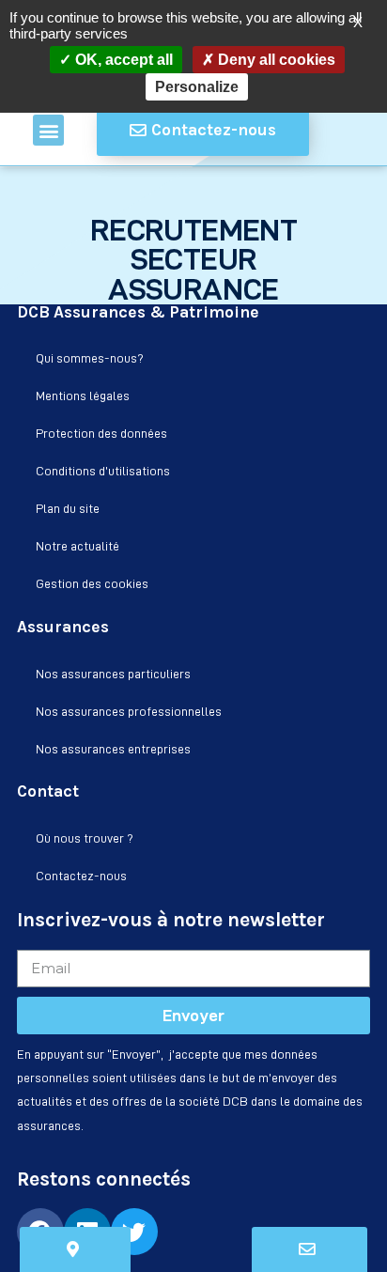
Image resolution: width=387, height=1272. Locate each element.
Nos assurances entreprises (113, 748)
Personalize (197, 87)
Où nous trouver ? (84, 838)
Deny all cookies (274, 60)
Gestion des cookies (92, 583)
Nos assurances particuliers (113, 673)
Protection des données (101, 433)
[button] (48, 130)
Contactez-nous (81, 875)
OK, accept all (122, 60)
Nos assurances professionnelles (129, 711)
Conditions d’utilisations (103, 470)
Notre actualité (77, 545)
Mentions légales (83, 395)
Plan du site (68, 508)
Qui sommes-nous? (90, 358)
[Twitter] (134, 1231)
